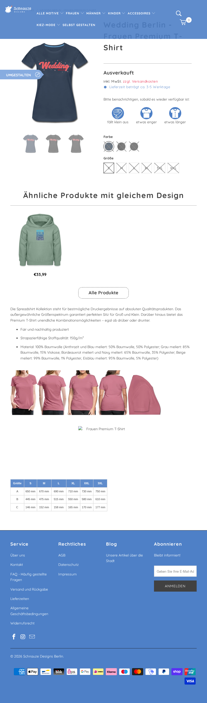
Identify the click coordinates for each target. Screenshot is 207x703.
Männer (94, 13)
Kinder (115, 13)
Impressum (67, 574)
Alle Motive (48, 13)
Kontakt (16, 564)
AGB (61, 555)
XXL (173, 168)
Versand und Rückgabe (29, 589)
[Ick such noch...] (179, 15)
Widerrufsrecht (22, 623)
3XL (160, 168)
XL (147, 168)
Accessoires (139, 13)
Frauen (73, 13)
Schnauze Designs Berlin (43, 656)
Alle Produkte (103, 293)
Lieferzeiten (19, 598)
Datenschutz (68, 564)
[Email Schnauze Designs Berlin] (32, 637)
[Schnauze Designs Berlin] (18, 10)
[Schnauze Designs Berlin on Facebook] (14, 637)
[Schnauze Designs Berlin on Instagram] (23, 637)
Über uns (17, 555)
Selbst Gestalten (79, 25)
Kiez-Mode (47, 25)
